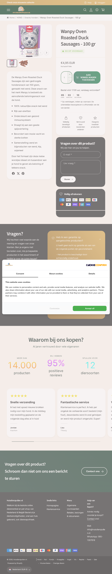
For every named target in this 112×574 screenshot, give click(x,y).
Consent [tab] (20, 274)
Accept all (89, 308)
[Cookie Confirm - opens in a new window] (96, 265)
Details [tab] (92, 274)
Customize (55, 308)
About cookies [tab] (56, 274)
